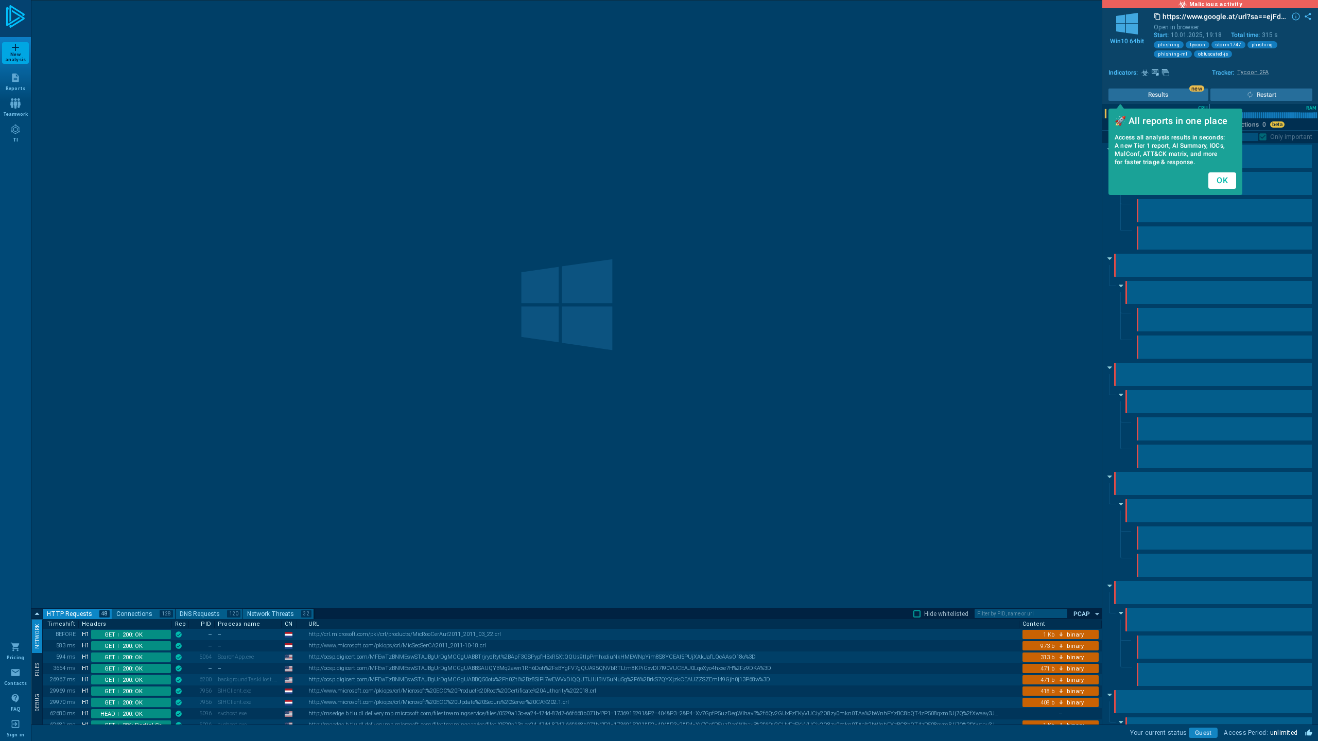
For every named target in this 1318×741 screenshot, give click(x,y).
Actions (1251, 124)
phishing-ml (1173, 54)
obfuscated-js (1213, 54)
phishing (1169, 44)
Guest (1203, 732)
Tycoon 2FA (1253, 72)
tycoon (1197, 44)
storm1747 (1228, 44)
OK (1222, 180)
